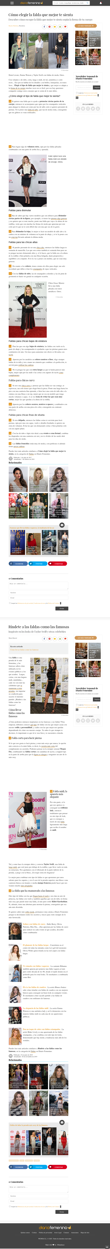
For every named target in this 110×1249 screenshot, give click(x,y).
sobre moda (29, 911)
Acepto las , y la (35, 603)
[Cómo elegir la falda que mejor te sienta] (38, 1115)
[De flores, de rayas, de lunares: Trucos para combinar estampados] (38, 518)
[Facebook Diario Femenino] (78, 108)
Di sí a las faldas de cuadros (34, 987)
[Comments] (65, 27)
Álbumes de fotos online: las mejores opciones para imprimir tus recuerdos (81, 41)
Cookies (34, 1233)
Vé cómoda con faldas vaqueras (36, 966)
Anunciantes (75, 1233)
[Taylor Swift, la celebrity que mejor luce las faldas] (38, 1088)
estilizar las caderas (26, 365)
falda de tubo (33, 109)
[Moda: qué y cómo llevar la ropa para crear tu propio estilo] (18, 518)
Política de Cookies (53, 603)
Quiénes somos (25, 1233)
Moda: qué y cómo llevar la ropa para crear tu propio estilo (17, 514)
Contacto (66, 1233)
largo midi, (13, 867)
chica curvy (26, 385)
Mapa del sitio (85, 1233)
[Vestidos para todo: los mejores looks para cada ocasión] (18, 1088)
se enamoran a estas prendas (15, 688)
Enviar (62, 608)
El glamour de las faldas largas (36, 945)
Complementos (13, 1161)
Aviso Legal (57, 1233)
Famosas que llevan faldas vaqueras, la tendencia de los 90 (32, 528)
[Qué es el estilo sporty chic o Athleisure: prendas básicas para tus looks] (58, 518)
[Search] (87, 3)
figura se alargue (40, 754)
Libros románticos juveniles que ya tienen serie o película (81, 60)
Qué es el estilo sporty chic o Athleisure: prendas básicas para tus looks (58, 513)
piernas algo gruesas (59, 218)
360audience (60, 1245)
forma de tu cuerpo (18, 88)
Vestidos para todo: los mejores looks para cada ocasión (17, 1085)
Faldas (31, 454)
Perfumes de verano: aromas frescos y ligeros (94, 42)
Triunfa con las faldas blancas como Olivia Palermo (38, 487)
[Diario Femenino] (31, 3)
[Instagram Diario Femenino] (88, 108)
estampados (37, 269)
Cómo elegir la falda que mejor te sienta (37, 1111)
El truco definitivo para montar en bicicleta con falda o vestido (57, 1110)
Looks (13, 509)
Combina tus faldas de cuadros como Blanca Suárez (58, 487)
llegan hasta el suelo (41, 896)
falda (62, 821)
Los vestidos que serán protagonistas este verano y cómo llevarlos (95, 60)
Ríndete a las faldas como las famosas (16, 487)
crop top (14, 237)
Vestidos (13, 1079)
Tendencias (35, 509)
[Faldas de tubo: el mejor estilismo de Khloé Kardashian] (58, 1088)
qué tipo (33, 724)
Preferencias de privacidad (25, 603)
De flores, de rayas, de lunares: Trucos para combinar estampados (38, 514)
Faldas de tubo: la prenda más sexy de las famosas (29, 1125)
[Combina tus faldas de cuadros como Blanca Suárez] (58, 491)
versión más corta (48, 746)
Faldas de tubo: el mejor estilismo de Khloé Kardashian (57, 1085)
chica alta (40, 247)
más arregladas (26, 885)
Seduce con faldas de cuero (34, 924)
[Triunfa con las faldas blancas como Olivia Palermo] (38, 491)
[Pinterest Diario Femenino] (83, 108)
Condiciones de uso (39, 603)
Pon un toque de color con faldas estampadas (41, 1029)
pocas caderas (19, 446)
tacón (11, 354)
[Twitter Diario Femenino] (93, 108)
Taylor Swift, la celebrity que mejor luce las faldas (37, 1085)
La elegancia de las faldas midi (35, 1008)
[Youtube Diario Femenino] (97, 108)
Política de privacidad (45, 1233)
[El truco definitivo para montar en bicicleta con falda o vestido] (58, 1115)
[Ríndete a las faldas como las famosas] (18, 491)
